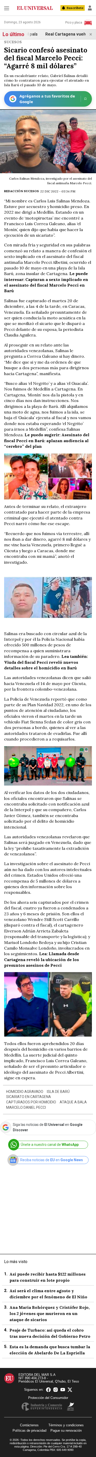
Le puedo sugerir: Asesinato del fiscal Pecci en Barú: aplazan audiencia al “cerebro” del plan (46, 440)
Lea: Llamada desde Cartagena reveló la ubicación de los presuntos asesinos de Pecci (41, 959)
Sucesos (13, 42)
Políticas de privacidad (29, 1430)
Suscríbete (75, 8)
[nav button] (6, 8)
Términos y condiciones (66, 1425)
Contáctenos (29, 1425)
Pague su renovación (66, 1430)
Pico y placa (73, 22)
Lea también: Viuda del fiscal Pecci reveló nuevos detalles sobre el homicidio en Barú (46, 662)
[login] (90, 7)
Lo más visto (15, 1261)
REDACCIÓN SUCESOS (21, 191)
